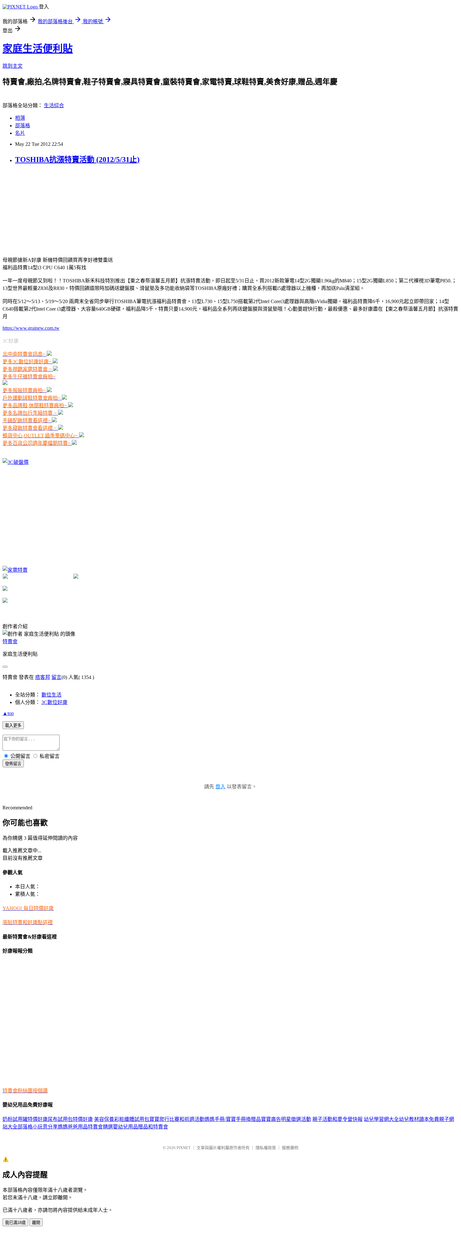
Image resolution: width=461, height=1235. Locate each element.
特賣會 (10, 641)
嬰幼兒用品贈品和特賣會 (140, 1126)
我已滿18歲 (15, 1222)
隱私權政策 (266, 1147)
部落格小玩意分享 (38, 1126)
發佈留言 (13, 763)
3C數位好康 (54, 702)
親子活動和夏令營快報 (337, 1119)
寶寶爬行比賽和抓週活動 (176, 1119)
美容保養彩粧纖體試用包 (121, 1119)
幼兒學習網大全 (381, 1119)
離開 (36, 1222)
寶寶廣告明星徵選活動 (286, 1119)
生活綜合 (54, 105)
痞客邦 (42, 677)
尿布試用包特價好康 (70, 1119)
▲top (8, 713)
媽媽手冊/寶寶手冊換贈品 (232, 1119)
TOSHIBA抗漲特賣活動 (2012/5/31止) (77, 159)
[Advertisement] (50, 210)
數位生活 (51, 694)
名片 (20, 133)
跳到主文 (13, 66)
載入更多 (13, 725)
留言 (56, 677)
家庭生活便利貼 (38, 48)
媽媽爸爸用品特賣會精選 (85, 1126)
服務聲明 (290, 1147)
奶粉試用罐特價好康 (25, 1119)
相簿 (20, 118)
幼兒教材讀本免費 (419, 1119)
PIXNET (184, 1147)
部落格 (22, 125)
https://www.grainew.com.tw (31, 328)
